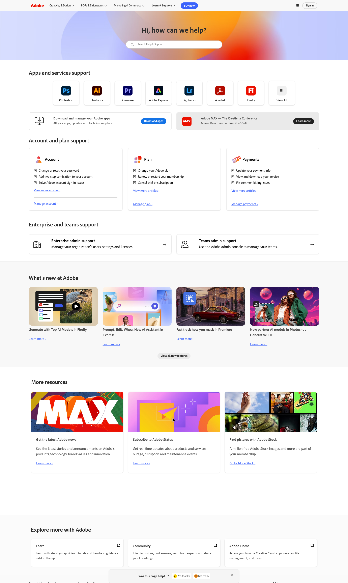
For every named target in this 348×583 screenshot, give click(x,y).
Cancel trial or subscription (155, 183)
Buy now (189, 5)
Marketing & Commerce (127, 5)
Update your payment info (253, 170)
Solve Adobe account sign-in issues (61, 183)
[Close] (232, 575)
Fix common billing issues (253, 183)
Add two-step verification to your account (65, 176)
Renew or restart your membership (161, 176)
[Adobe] (37, 5)
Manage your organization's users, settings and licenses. (92, 247)
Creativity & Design (60, 5)
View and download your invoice (257, 176)
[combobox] (174, 44)
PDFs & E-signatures (92, 5)
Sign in (310, 5)
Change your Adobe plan (154, 170)
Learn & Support (162, 5)
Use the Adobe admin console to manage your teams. (238, 247)
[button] (297, 5)
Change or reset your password (59, 170)
